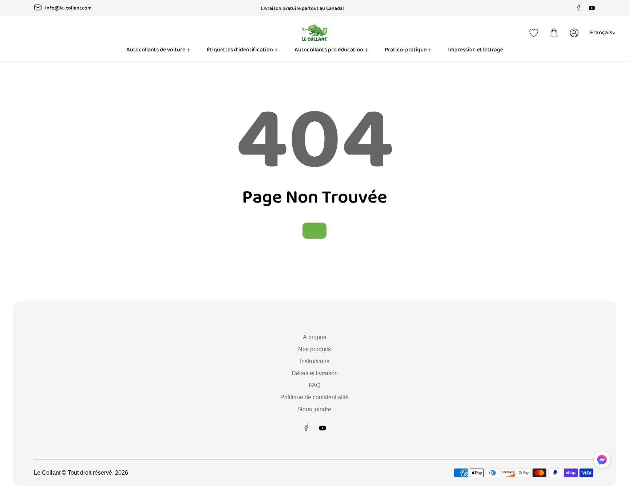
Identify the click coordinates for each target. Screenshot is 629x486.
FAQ (314, 385)
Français (601, 32)
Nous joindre (314, 409)
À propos (314, 337)
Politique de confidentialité (314, 397)
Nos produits (314, 349)
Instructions (314, 361)
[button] (554, 33)
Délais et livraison (315, 373)
